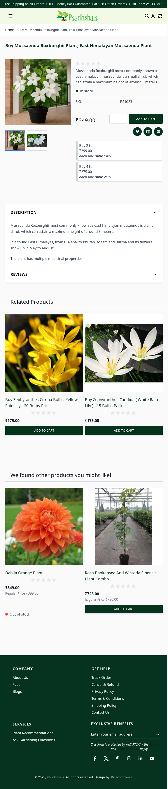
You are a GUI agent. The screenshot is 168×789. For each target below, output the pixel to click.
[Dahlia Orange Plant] (43, 529)
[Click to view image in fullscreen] (38, 92)
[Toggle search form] (147, 16)
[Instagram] (127, 764)
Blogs (17, 692)
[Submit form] (154, 735)
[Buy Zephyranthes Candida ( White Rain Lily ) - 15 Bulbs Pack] (121, 357)
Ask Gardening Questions (34, 741)
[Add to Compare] (148, 131)
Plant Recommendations (33, 734)
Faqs (16, 685)
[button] (89, 63)
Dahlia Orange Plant (24, 573)
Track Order (100, 678)
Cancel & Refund (103, 685)
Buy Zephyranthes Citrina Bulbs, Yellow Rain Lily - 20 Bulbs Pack (41, 405)
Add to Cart (145, 119)
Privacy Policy (101, 692)
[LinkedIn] (139, 764)
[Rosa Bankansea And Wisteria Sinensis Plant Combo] (121, 529)
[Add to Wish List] (137, 131)
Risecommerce (120, 782)
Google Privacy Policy (104, 750)
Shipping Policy (102, 706)
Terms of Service (137, 750)
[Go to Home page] (77, 15)
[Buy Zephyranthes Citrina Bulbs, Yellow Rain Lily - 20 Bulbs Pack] (43, 357)
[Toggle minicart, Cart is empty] (160, 15)
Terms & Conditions (106, 699)
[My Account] (153, 16)
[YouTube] (150, 764)
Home (9, 30)
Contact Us (99, 713)
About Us (20, 678)
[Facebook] (93, 764)
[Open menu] (10, 16)
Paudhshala (54, 782)
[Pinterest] (116, 764)
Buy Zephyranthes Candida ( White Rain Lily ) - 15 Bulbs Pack (119, 405)
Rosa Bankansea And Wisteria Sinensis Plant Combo (119, 577)
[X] (105, 764)
